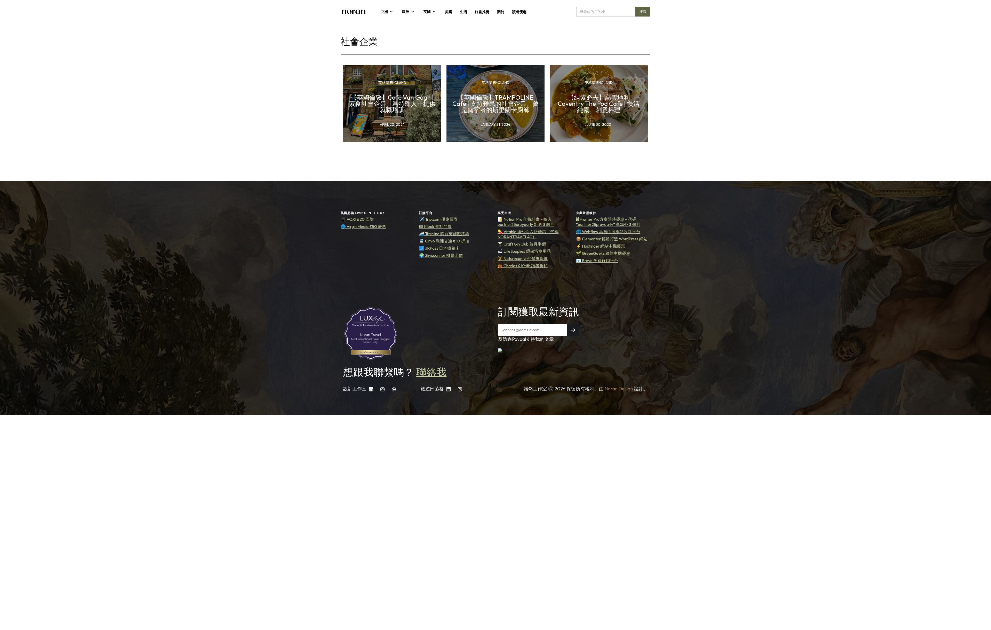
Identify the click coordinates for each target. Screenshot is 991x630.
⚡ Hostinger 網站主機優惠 (600, 246)
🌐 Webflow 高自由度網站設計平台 (608, 231)
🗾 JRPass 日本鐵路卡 (439, 248)
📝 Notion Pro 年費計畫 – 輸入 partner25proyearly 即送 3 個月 (526, 222)
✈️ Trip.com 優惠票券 (438, 219)
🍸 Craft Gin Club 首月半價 (522, 244)
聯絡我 (431, 372)
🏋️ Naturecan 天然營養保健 (523, 258)
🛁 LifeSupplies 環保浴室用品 (524, 251)
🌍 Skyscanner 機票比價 (441, 255)
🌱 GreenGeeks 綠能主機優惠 (603, 253)
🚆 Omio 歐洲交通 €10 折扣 (444, 240)
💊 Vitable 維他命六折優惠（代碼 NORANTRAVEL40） (528, 234)
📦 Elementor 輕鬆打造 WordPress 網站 (612, 238)
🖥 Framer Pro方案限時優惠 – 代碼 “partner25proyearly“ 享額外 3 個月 (608, 222)
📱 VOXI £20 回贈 (357, 219)
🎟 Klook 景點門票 (435, 226)
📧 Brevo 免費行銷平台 (597, 260)
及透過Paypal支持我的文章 (526, 339)
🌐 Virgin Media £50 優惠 (363, 226)
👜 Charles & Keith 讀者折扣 (523, 265)
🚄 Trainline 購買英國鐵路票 (444, 233)
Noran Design (619, 389)
